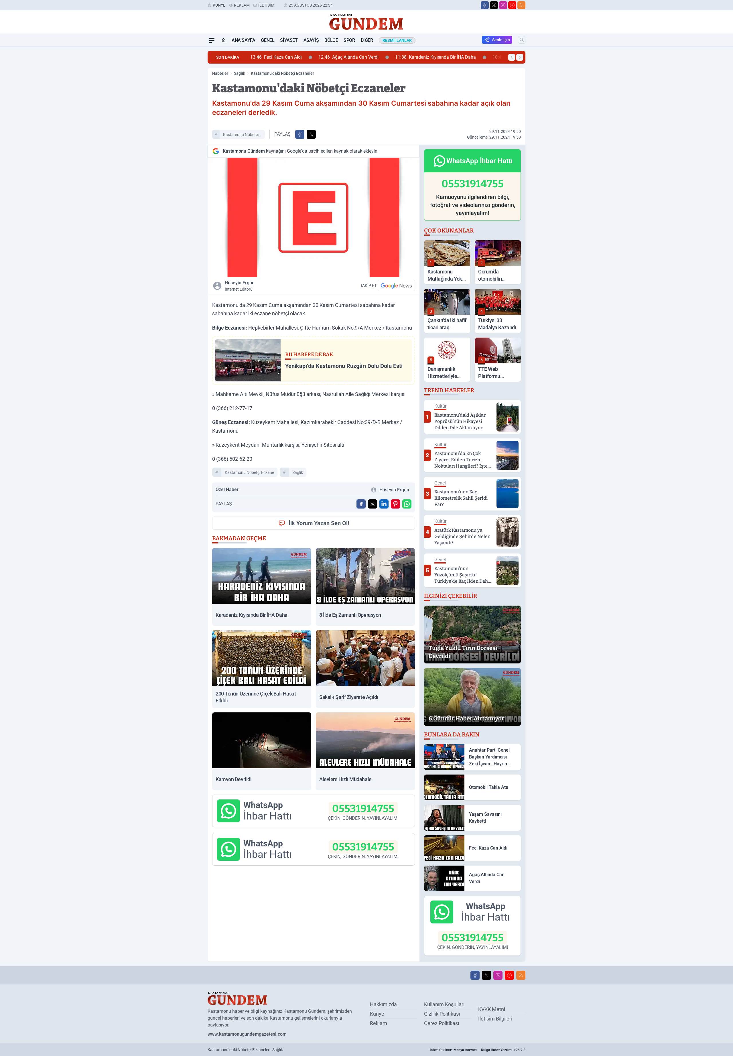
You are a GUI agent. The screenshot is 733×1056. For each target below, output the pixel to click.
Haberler (220, 73)
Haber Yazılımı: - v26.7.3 (476, 1050)
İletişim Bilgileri (495, 1019)
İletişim (266, 5)
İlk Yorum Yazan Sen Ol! (319, 523)
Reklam (242, 5)
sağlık (297, 472)
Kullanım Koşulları (444, 1004)
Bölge (331, 40)
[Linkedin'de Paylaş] (384, 504)
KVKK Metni (491, 1009)
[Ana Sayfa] (223, 40)
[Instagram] (503, 5)
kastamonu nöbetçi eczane (241, 135)
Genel (267, 40)
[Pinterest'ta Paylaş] (395, 504)
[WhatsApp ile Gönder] (406, 504)
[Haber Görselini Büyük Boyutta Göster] (313, 217)
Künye (219, 5)
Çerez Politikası (441, 1023)
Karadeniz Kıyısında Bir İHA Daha (369, 57)
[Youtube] (512, 5)
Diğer (367, 40)
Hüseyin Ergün (240, 285)
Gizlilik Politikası (442, 1014)
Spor (349, 40)
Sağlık (239, 73)
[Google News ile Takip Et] (396, 285)
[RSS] (521, 5)
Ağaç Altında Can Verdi (283, 57)
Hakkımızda (383, 1004)
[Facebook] (485, 5)
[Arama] (521, 40)
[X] (494, 5)
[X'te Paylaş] (311, 134)
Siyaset (288, 40)
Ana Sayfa (243, 40)
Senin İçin (501, 40)
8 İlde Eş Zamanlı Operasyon (462, 57)
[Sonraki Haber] (519, 57)
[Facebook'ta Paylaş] (299, 134)
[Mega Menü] (212, 40)
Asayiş (311, 40)
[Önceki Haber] (511, 57)
